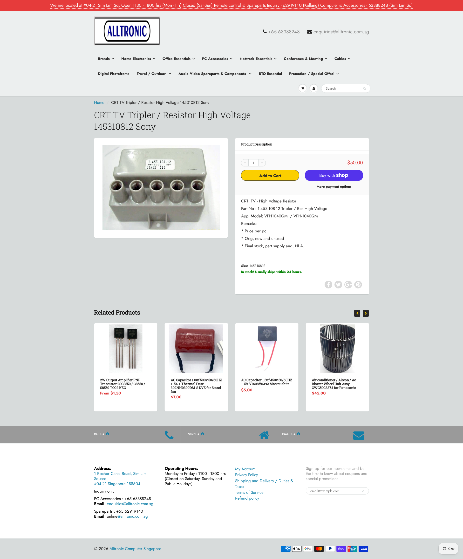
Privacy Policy (246, 475)
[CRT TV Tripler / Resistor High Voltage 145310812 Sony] (161, 187)
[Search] (364, 89)
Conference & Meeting (303, 58)
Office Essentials (177, 58)
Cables (340, 58)
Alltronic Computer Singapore (135, 549)
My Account (245, 469)
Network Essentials (256, 58)
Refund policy (247, 498)
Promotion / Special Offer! (311, 73)
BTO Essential (270, 73)
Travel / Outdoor (152, 73)
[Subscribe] (363, 491)
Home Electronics (136, 58)
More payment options (334, 186)
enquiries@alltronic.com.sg (341, 32)
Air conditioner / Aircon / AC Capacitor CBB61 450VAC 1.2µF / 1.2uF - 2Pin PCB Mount (337, 384)
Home (99, 102)
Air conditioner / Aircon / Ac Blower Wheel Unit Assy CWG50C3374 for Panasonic (264, 384)
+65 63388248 (284, 32)
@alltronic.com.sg (132, 516)
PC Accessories (215, 58)
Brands (104, 58)
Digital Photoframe (113, 73)
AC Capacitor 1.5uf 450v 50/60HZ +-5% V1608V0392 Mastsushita (196, 382)
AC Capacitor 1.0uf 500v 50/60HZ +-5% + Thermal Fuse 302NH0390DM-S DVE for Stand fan (126, 386)
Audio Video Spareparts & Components (212, 73)
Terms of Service (249, 492)
